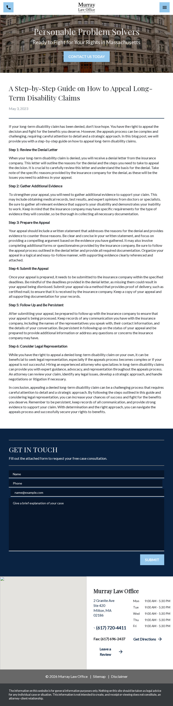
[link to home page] (86, 7)
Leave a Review (105, 651)
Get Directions (144, 639)
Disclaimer (119, 676)
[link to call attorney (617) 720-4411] (8, 7)
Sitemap (99, 676)
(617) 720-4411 (111, 627)
